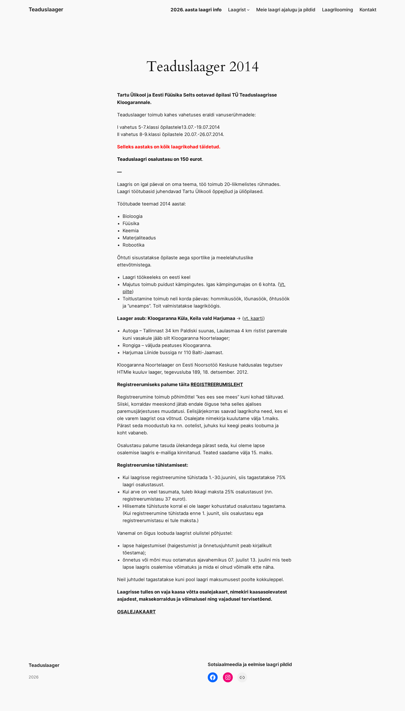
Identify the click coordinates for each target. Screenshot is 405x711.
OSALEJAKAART (136, 611)
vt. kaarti (253, 318)
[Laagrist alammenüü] (248, 9)
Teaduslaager (46, 9)
